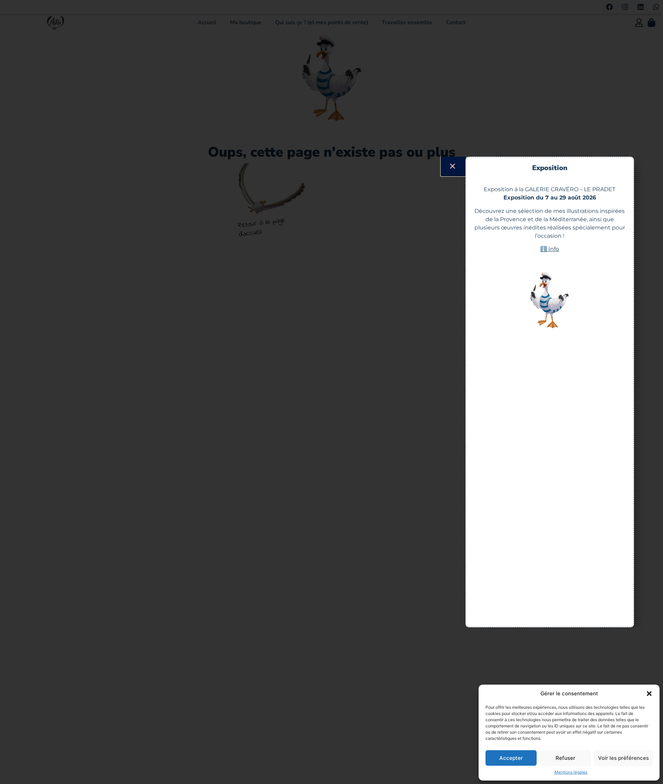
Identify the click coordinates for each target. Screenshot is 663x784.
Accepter (511, 758)
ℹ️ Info (549, 249)
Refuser (565, 758)
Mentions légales (571, 772)
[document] (331, 392)
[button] (649, 693)
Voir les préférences (623, 758)
